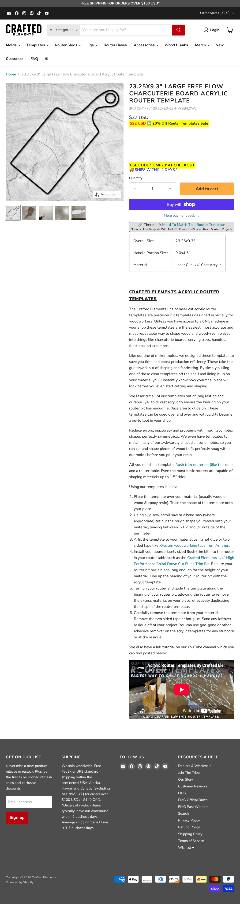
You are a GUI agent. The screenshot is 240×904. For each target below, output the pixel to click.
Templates (36, 45)
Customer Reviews (192, 786)
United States (215, 13)
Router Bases (115, 45)
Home (11, 74)
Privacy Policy (189, 820)
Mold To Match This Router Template (193, 224)
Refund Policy (189, 827)
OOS (182, 793)
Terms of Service (191, 840)
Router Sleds (66, 45)
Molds (12, 45)
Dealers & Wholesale (194, 765)
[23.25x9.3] (12, 212)
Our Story (185, 779)
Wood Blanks (176, 45)
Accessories (145, 45)
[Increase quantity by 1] (170, 188)
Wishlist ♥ (186, 847)
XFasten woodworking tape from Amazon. (194, 545)
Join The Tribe (189, 772)
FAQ (34, 58)
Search (183, 813)
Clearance (14, 58)
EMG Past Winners (193, 806)
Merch (201, 45)
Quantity (135, 178)
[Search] (178, 30)
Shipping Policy (190, 834)
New (220, 45)
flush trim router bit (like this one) (204, 464)
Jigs (91, 45)
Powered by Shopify (20, 882)
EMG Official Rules (192, 800)
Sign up (17, 817)
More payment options (181, 216)
